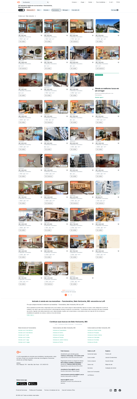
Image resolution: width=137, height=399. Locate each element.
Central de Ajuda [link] (92, 354)
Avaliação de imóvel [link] (110, 368)
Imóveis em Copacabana (59, 330)
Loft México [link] (91, 375)
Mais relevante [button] (30, 16)
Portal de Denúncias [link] (21, 390)
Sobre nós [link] (90, 364)
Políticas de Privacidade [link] (35, 390)
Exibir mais (30, 315)
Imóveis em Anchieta (93, 340)
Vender (90, 2)
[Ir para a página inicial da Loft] (19, 2)
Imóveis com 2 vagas (24, 342)
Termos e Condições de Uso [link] (52, 390)
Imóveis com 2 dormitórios (25, 330)
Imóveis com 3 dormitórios (25, 332)
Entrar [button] (118, 2)
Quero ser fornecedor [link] (94, 371)
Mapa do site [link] (108, 364)
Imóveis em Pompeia (93, 332)
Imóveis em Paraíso (58, 337)
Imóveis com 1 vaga (23, 340)
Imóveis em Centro (58, 332)
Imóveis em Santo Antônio (95, 335)
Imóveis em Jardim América (60, 340)
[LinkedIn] (115, 390)
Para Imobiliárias (100, 2)
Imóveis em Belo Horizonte (66, 324)
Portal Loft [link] (108, 354)
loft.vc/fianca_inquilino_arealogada (71, 362)
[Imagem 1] (30, 31)
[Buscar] (48, 2)
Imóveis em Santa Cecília (94, 330)
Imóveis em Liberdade (93, 337)
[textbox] (35, 2)
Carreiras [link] (90, 368)
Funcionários (78, 324)
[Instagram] (111, 390)
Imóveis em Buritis (92, 342)
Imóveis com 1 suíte (23, 335)
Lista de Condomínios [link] (111, 357)
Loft (56, 324)
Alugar (82, 2)
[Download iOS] (32, 384)
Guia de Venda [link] (109, 361)
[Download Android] (22, 384)
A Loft (110, 2)
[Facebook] (120, 390)
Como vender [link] (91, 357)
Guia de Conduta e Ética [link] (68, 390)
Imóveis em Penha (58, 342)
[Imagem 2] (31, 31)
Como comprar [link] (92, 361)
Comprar (74, 2)
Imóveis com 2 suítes (24, 337)
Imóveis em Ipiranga (58, 335)
